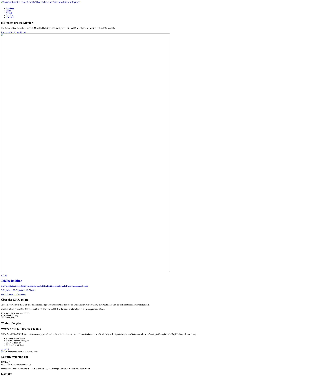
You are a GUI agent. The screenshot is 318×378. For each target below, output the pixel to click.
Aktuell (9, 13)
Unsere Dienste (20, 32)
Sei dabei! (5, 349)
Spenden (9, 15)
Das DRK (10, 17)
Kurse (8, 11)
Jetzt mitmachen (7, 32)
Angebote (10, 8)
